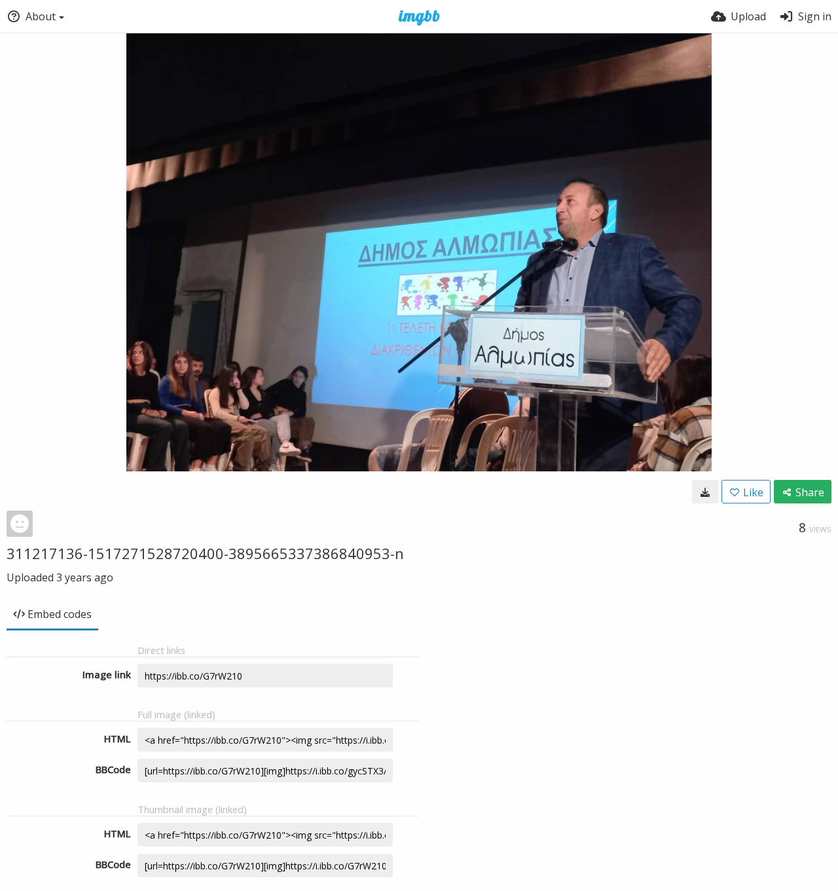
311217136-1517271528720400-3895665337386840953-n (205, 553)
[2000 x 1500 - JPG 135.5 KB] (705, 491)
